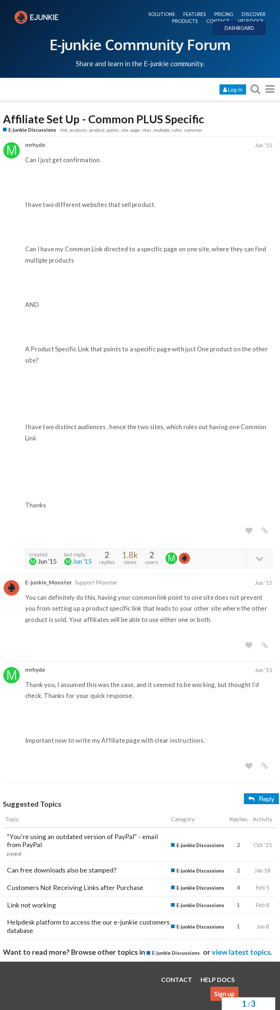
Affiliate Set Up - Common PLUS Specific (103, 119)
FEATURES (194, 14)
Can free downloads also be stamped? (61, 870)
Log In (235, 89)
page (135, 130)
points (113, 130)
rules (177, 130)
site (124, 130)
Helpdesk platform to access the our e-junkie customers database (88, 926)
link (64, 130)
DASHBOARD (239, 28)
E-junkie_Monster (48, 582)
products (78, 130)
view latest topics (241, 951)
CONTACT (218, 21)
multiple (161, 130)
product (97, 130)
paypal (14, 854)
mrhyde (35, 144)
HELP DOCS (251, 21)
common (193, 130)
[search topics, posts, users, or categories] (255, 89)
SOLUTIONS (161, 14)
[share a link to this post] (265, 530)
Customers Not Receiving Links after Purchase (75, 887)
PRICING (223, 14)
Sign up (224, 994)
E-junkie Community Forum (140, 44)
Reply (267, 798)
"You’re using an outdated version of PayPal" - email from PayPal (82, 841)
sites (146, 130)
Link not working (31, 905)
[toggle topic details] (259, 558)
